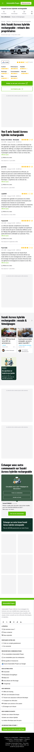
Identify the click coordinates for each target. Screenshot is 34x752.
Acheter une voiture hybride (10, 717)
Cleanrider (6, 671)
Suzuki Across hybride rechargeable (21, 21)
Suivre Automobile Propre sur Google (15, 663)
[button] (17, 509)
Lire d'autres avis (16, 89)
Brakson (22, 746)
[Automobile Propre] (13, 3)
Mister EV (6, 677)
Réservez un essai (26, 3)
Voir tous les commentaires (17, 513)
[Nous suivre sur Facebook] (3, 622)
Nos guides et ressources (10, 661)
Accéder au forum (17, 497)
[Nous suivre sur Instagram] (13, 622)
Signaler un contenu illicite (16, 741)
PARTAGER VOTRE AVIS (8, 640)
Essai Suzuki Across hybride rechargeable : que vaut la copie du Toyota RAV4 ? (25, 341)
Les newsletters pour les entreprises (13, 657)
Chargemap (6, 683)
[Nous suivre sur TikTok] (17, 622)
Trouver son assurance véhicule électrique (15, 697)
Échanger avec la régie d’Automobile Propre (13, 729)
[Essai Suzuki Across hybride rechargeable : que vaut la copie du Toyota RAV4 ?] (25, 332)
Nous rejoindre (7, 635)
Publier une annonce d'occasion (12, 703)
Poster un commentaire (17, 492)
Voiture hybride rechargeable (25, 345)
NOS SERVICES (6, 688)
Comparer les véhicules (10, 700)
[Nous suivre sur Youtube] (10, 622)
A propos (5, 626)
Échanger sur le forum (9, 706)
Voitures (8, 21)
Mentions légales (18, 739)
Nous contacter (7, 632)
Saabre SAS (23, 745)
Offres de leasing (8, 691)
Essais (4, 345)
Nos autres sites (7, 668)
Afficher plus (5, 154)
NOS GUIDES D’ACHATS (8, 711)
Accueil (3, 21)
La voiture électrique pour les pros (11, 720)
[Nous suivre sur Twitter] (6, 622)
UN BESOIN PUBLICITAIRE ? (9, 725)
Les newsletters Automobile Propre (13, 654)
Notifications (9, 739)
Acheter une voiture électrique (10, 714)
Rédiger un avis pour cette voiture (15, 83)
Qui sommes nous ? (9, 629)
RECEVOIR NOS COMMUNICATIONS (12, 651)
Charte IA (27, 739)
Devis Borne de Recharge (10, 680)
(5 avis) (30, 62)
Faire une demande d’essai (11, 694)
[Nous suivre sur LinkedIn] (21, 622)
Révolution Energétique (10, 674)
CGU (25, 741)
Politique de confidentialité (11, 737)
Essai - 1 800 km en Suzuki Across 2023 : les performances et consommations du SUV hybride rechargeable (8, 343)
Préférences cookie (25, 737)
